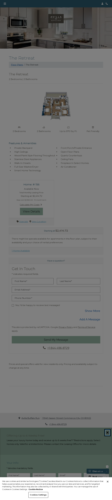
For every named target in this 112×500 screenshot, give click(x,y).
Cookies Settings (38, 495)
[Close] (108, 482)
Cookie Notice (36, 489)
